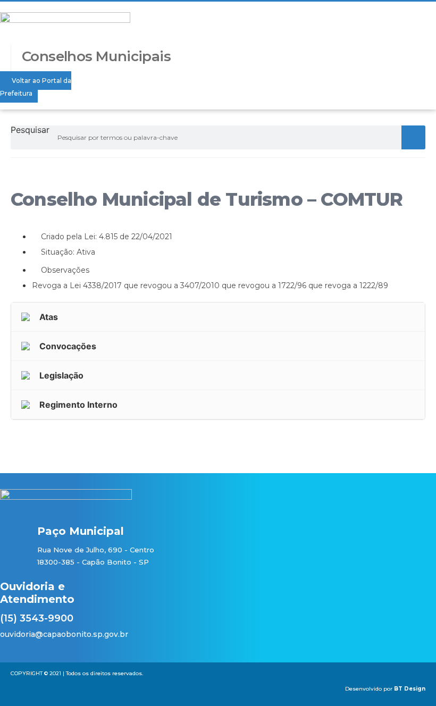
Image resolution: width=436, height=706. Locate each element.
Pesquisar (30, 130)
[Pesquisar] (413, 137)
